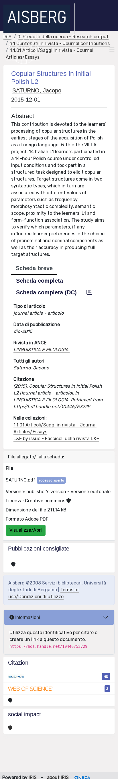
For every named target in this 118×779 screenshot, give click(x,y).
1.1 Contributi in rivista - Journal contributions (60, 43)
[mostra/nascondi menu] (112, 49)
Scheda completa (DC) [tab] (46, 292)
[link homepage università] (23, 49)
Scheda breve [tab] (34, 268)
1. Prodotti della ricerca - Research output (63, 36)
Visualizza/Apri (25, 530)
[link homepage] (39, 18)
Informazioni (27, 617)
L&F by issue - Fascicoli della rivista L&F (56, 438)
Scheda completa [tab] (39, 281)
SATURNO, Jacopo (36, 90)
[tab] (89, 292)
